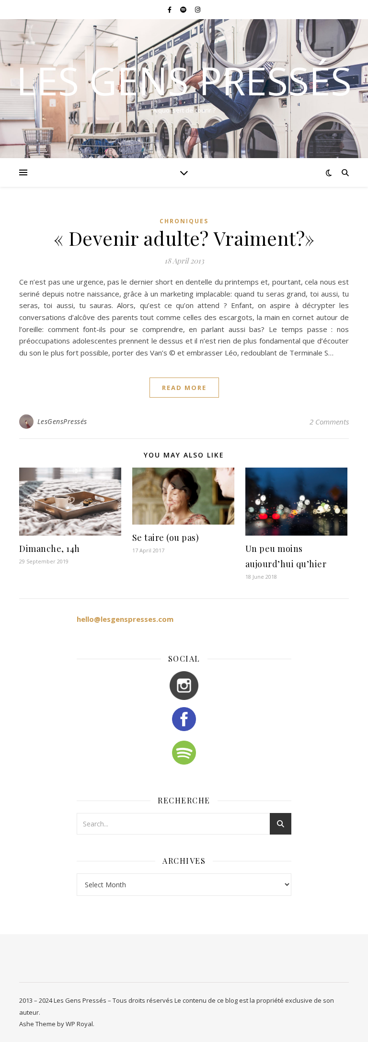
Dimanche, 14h (49, 548)
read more (184, 387)
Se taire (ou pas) (165, 537)
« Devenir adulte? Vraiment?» (184, 238)
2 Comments (329, 421)
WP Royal (79, 1023)
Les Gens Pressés (184, 80)
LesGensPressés (62, 421)
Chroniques (184, 221)
